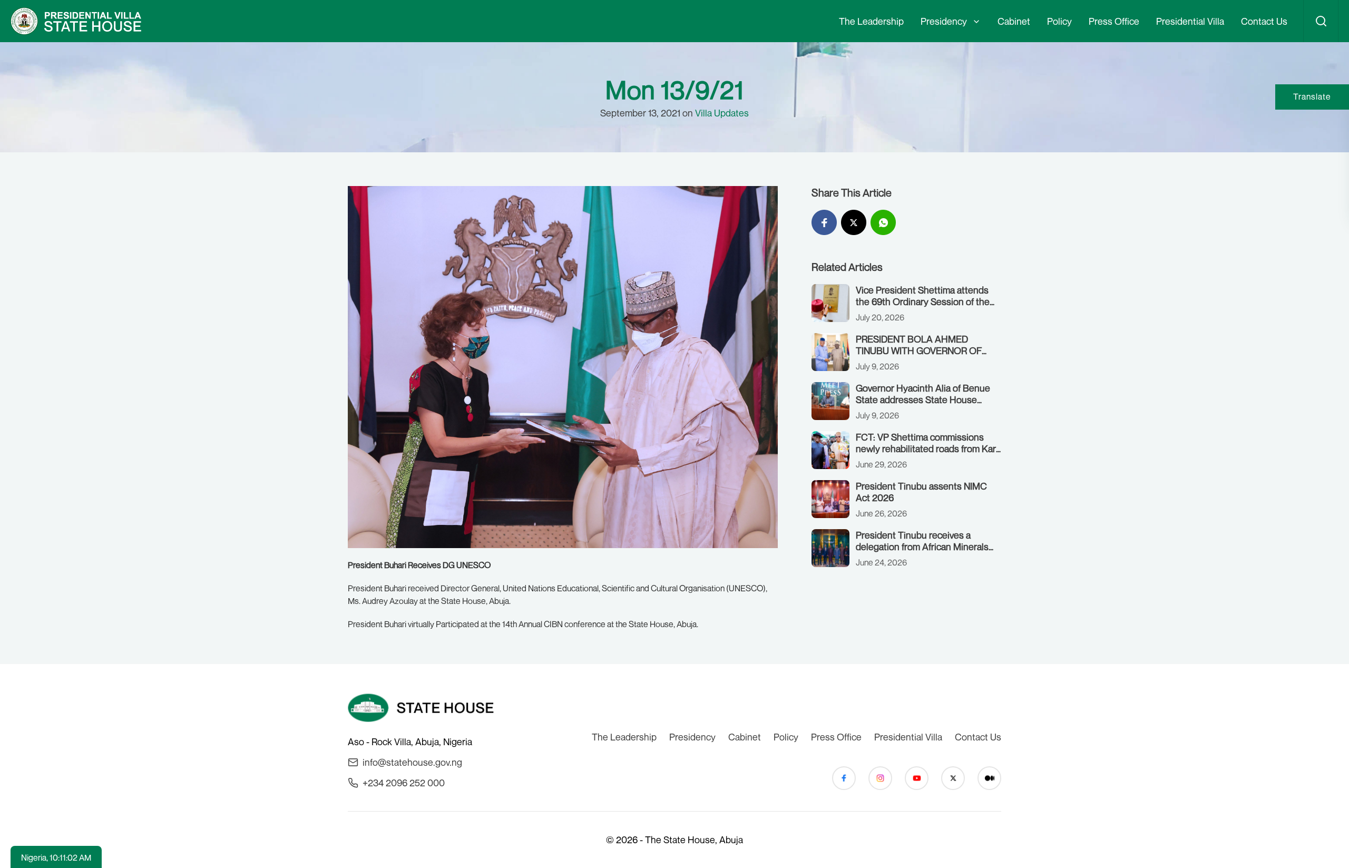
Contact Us (1264, 21)
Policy (1059, 21)
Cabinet (1014, 21)
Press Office (1114, 21)
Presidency (944, 21)
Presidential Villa (1190, 21)
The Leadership (871, 21)
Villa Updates (722, 113)
